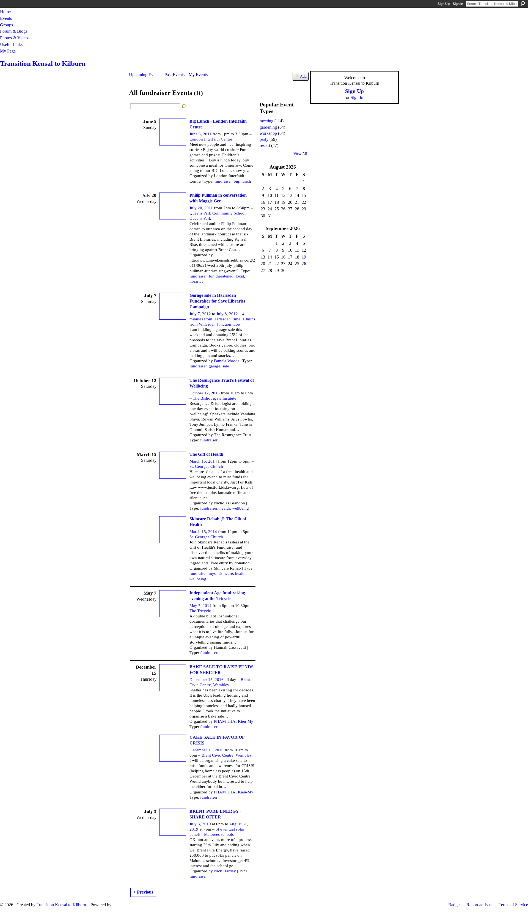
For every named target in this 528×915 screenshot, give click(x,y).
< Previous (143, 892)
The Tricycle (200, 611)
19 (304, 257)
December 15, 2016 (206, 679)
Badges (454, 904)
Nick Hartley (225, 871)
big (236, 181)
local (240, 276)
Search (523, 3)
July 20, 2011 (201, 208)
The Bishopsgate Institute (214, 398)
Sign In (458, 4)
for (211, 276)
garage (214, 366)
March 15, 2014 (203, 461)
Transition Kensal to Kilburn (43, 63)
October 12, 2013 (204, 393)
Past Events (174, 74)
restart (265, 145)
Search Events (184, 106)
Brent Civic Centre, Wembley (227, 755)
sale (225, 366)
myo (212, 573)
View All (300, 154)
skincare (226, 573)
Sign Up (444, 4)
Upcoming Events (144, 74)
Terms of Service (513, 904)
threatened (224, 276)
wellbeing (240, 508)
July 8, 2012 (227, 314)
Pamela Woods (226, 361)
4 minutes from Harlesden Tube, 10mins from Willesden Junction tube (222, 319)
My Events (198, 74)
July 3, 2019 (200, 824)
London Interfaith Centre (210, 139)
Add (303, 76)
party (264, 139)
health (224, 508)
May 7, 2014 (200, 605)
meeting (266, 121)
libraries (196, 281)
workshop (268, 133)
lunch (246, 181)
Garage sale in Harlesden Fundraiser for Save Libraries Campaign (217, 301)
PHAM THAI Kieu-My (233, 721)
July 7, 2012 (200, 314)
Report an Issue (479, 904)
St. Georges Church (206, 466)
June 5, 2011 (200, 134)
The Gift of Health (206, 454)
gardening (268, 127)
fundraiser (223, 181)
